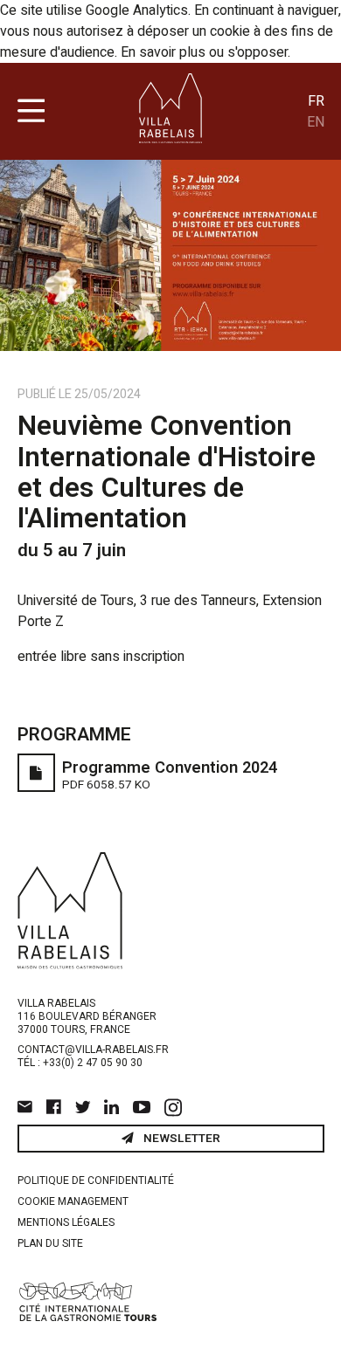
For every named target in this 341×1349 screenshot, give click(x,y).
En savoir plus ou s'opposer (204, 52)
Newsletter (180, 1138)
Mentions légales (66, 1222)
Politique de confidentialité (95, 1180)
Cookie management (73, 1201)
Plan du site (50, 1243)
